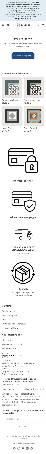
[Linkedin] (27, 448)
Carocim (14, 436)
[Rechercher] (8, 25)
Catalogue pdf (8, 311)
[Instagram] (18, 448)
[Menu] (3, 25)
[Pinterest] (31, 448)
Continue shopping (23, 56)
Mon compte (8, 340)
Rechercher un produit (12, 344)
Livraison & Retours (11, 328)
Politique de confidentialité (14, 324)
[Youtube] (23, 448)
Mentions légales (9, 315)
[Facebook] (14, 448)
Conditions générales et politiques (23, 443)
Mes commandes (10, 348)
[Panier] (43, 25)
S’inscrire (23, 427)
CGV (4, 319)
